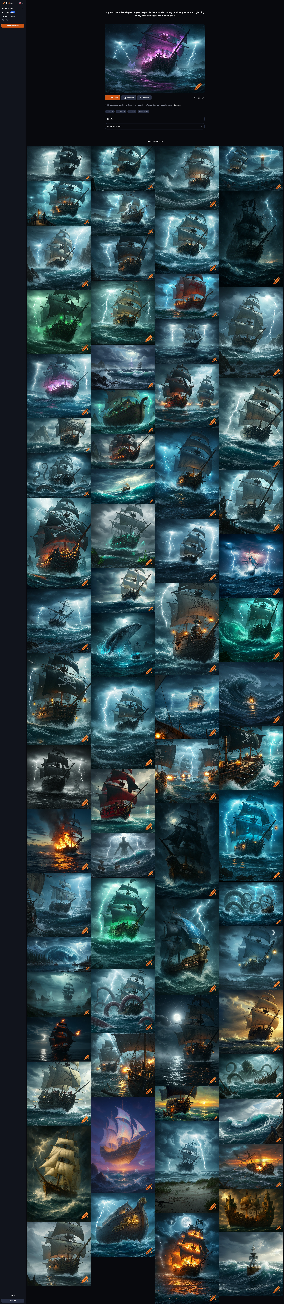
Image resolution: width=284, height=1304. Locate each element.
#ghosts (132, 111)
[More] (195, 98)
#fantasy (110, 111)
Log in (13, 1296)
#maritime (121, 111)
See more (177, 105)
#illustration (143, 111)
